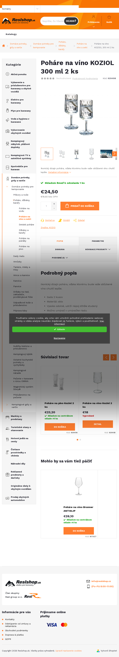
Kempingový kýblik (22, 354)
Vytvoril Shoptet (109, 651)
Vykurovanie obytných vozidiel (21, 131)
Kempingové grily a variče (21, 405)
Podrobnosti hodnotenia (85, 78)
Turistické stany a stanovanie (21, 429)
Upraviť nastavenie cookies (68, 651)
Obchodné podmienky (16, 630)
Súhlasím (61, 329)
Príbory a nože (20, 195)
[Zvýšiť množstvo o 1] (54, 204)
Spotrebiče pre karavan (19, 168)
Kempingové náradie (19, 371)
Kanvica (17, 281)
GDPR (8, 639)
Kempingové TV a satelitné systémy (21, 157)
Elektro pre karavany (17, 101)
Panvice (17, 286)
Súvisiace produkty (96, 249)
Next (113, 357)
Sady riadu (18, 256)
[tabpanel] (60, 400)
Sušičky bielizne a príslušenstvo (22, 347)
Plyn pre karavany (21, 111)
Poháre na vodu (24, 209)
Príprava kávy (20, 310)
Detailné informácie (58, 172)
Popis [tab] (60, 241)
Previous (106, 357)
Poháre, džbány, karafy (21, 201)
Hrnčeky (17, 261)
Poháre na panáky (24, 239)
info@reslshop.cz (101, 581)
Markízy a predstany (16, 417)
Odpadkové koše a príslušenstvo (23, 303)
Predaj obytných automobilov (20, 498)
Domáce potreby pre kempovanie (22, 187)
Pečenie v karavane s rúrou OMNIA (23, 379)
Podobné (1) (58, 258)
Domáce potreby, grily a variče (20, 179)
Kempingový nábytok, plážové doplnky (20, 144)
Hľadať (71, 20)
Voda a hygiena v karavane (20, 120)
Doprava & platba (14, 635)
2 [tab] (80, 439)
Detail (98, 424)
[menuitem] (11, 34)
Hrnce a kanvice (21, 275)
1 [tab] (77, 439)
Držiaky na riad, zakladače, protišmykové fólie (23, 294)
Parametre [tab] (98, 241)
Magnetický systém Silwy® (23, 388)
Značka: (48, 227)
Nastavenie (59, 338)
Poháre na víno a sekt (25, 217)
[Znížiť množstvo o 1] (54, 208)
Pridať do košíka (82, 205)
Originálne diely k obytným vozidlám (21, 487)
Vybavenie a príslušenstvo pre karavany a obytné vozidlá (21, 87)
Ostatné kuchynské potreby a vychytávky (23, 362)
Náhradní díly (18, 463)
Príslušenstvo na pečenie (21, 396)
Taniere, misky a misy (21, 268)
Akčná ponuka (18, 74)
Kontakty (6, 9)
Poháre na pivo (24, 247)
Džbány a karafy (24, 231)
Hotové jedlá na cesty (19, 440)
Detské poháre (26, 224)
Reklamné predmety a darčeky (17, 474)
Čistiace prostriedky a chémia (18, 452)
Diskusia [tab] (59, 249)
